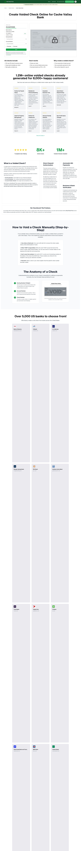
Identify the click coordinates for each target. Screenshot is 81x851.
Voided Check (11, 8)
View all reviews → (40, 135)
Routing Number (9, 36)
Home (5, 8)
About (49, 1)
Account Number (9, 41)
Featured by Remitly (29, 4)
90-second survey (61, 1)
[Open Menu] (76, 2)
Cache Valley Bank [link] (19, 8)
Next (16, 49)
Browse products (69, 1)
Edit (25, 33)
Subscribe (54, 1)
